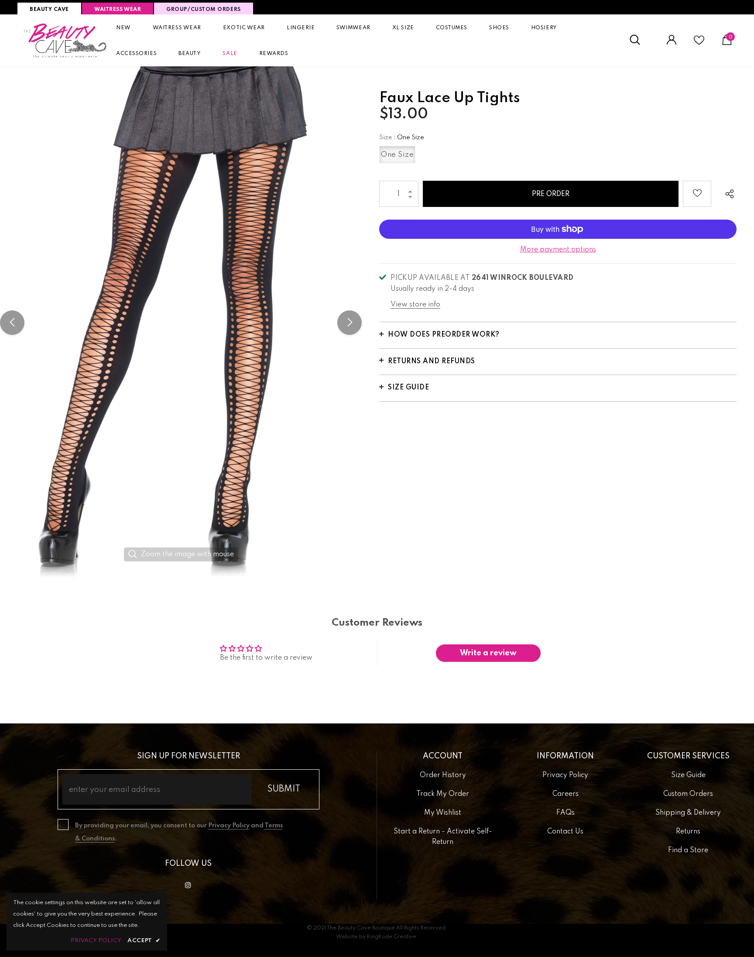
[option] (181, 322)
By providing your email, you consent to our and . (179, 832)
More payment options (558, 249)
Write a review (488, 653)
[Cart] (727, 43)
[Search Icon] (639, 40)
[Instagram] (188, 885)
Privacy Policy (229, 826)
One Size (397, 154)
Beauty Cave (49, 9)
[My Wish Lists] (699, 43)
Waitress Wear (117, 9)
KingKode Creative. (392, 937)
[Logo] (65, 40)
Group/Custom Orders (203, 9)
